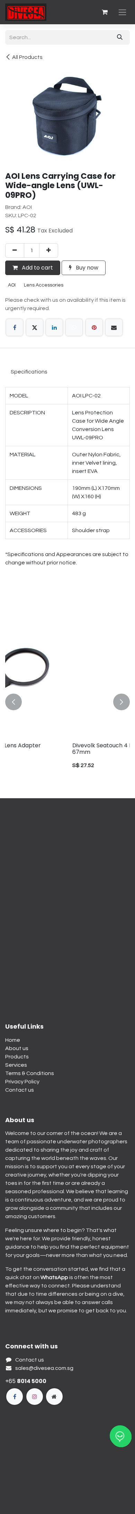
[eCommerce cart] (104, 12)
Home (12, 1040)
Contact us (19, 1090)
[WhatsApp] (74, 327)
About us (16, 1048)
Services (16, 1065)
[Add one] (48, 250)
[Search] (120, 37)
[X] (34, 327)
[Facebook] (14, 327)
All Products (27, 57)
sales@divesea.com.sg (44, 1368)
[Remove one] (14, 250)
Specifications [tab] (29, 372)
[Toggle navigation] (122, 12)
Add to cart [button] (36, 268)
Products (17, 1056)
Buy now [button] (86, 268)
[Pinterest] (94, 327)
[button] (13, 702)
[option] (67, 702)
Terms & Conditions (29, 1073)
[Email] (114, 327)
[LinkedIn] (54, 327)
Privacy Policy (22, 1081)
